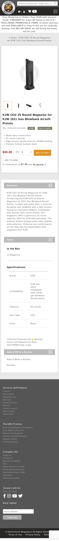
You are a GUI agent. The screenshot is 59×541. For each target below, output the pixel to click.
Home (14, 38)
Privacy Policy (33, 534)
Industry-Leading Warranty (15, 436)
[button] (29, 164)
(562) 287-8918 (10, 492)
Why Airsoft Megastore (13, 433)
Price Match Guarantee (13, 430)
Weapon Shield (10, 439)
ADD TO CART (42, 153)
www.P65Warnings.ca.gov (19, 345)
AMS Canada (9, 411)
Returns (6, 406)
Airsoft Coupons (10, 408)
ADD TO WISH (11, 160)
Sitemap (48, 534)
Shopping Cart (9, 397)
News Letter (8, 414)
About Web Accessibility (14, 470)
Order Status (8, 394)
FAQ (5, 464)
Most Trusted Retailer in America (18, 428)
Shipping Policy (10, 403)
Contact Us (8, 458)
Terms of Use (15, 534)
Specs (10, 239)
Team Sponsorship (11, 478)
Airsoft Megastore (8, 8)
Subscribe (9, 506)
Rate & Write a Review (19, 352)
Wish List (7, 400)
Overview (12, 185)
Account (6, 391)
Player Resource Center (14, 467)
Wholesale (7, 475)
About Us (7, 455)
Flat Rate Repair (10, 442)
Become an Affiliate (11, 461)
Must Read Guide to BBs (14, 472)
